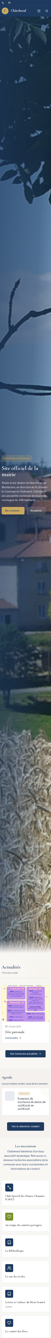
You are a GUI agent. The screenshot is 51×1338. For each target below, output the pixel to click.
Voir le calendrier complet (26, 1126)
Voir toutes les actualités (24, 1053)
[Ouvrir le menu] (39, 11)
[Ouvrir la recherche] (46, 10)
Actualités (36, 510)
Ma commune (13, 510)
